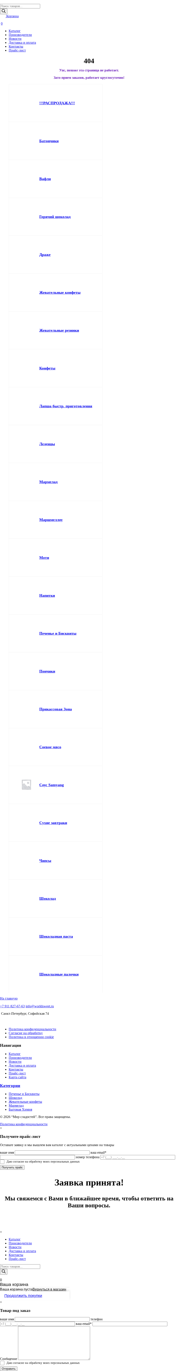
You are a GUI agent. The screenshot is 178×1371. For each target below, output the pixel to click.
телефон (97, 1319)
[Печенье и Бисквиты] (26, 633)
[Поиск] (3, 11)
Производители (20, 35)
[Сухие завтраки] (26, 822)
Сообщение (8, 1359)
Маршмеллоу (51, 520)
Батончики (49, 141)
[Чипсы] (26, 860)
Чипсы (45, 860)
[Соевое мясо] (26, 746)
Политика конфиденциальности (32, 1029)
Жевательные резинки (59, 330)
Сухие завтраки (53, 823)
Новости (15, 38)
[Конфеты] (26, 368)
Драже (45, 254)
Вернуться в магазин (49, 1289)
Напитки (47, 595)
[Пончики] (26, 671)
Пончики (47, 671)
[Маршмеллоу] (26, 519)
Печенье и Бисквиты (57, 633)
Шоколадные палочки (59, 974)
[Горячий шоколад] (26, 216)
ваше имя (7, 1152)
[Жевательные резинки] (26, 330)
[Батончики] (26, 140)
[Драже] (26, 254)
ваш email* (98, 1152)
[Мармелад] (26, 481)
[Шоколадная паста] (26, 936)
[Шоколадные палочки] (26, 974)
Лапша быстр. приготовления (65, 406)
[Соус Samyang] (26, 784)
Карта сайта (17, 1077)
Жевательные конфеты (60, 292)
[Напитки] (26, 595)
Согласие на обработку (26, 1033)
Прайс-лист (17, 50)
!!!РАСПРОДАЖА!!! (57, 103)
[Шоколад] (26, 898)
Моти (44, 557)
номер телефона (87, 1157)
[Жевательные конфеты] (26, 292)
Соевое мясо (50, 747)
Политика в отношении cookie (31, 1037)
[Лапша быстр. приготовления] (26, 406)
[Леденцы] (26, 443)
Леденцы (47, 444)
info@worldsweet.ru (40, 1006)
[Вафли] (26, 178)
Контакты (16, 46)
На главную (9, 998)
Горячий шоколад (55, 217)
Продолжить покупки (23, 1296)
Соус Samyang (51, 785)
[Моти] (26, 557)
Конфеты (47, 368)
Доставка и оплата (22, 42)
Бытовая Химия (20, 1109)
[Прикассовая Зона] (26, 709)
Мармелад (48, 482)
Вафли (45, 179)
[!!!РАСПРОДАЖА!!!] (26, 103)
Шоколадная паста (56, 936)
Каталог (15, 31)
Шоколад (47, 898)
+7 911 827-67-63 (12, 1006)
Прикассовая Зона (55, 709)
